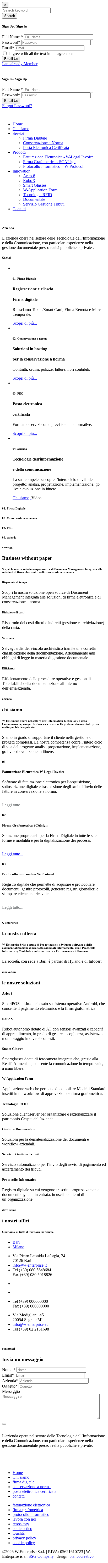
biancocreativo (81, 1556)
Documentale (34, 199)
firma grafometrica (28, 1509)
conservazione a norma (32, 1486)
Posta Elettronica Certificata (46, 147)
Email (8, 48)
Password (11, 42)
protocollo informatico (31, 1514)
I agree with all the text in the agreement (41, 53)
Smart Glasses (34, 185)
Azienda (10, 1380)
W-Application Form (40, 190)
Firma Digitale (35, 138)
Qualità (19, 1533)
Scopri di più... (25, 323)
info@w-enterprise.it (30, 1265)
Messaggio (11, 1391)
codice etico (22, 1528)
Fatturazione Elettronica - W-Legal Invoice (58, 157)
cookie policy (24, 1542)
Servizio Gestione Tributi (43, 204)
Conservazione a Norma (43, 143)
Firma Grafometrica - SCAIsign (49, 161)
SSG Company (41, 1556)
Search (9, 16)
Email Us (11, 59)
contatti (19, 1496)
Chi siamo (21, 128)
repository (21, 1524)
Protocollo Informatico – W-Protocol (53, 166)
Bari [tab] (16, 1242)
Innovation (21, 171)
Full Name (12, 37)
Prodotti (19, 152)
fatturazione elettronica (31, 1505)
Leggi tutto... (12, 805)
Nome (8, 1369)
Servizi (18, 133)
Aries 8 (29, 176)
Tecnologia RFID (37, 194)
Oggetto (10, 1386)
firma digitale (23, 1482)
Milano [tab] (18, 1247)
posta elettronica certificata (34, 1491)
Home (18, 124)
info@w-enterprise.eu (30, 1324)
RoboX (29, 180)
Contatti (19, 209)
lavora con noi (24, 1519)
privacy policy (24, 1538)
